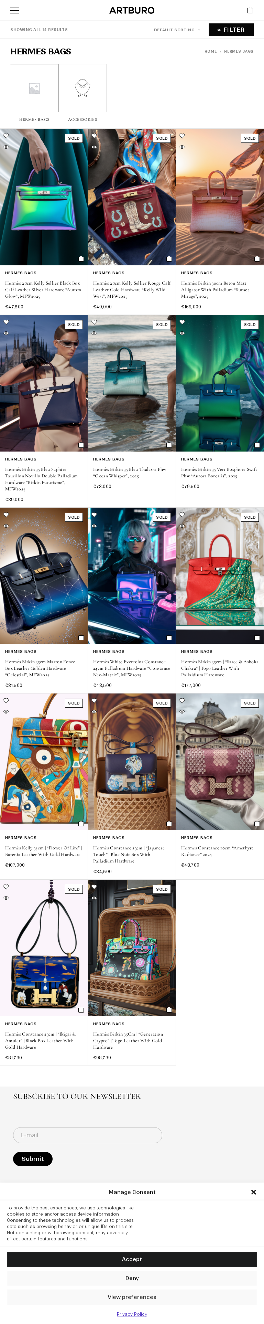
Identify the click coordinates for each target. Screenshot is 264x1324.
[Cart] (250, 10)
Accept (132, 1259)
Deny (132, 1278)
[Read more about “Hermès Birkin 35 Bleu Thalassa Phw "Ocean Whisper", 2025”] (169, 445)
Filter (234, 29)
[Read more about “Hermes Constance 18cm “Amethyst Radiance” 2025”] (257, 823)
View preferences (132, 1297)
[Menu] (14, 10)
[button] (253, 1192)
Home (211, 51)
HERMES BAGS (21, 273)
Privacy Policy (132, 1314)
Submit (33, 1159)
